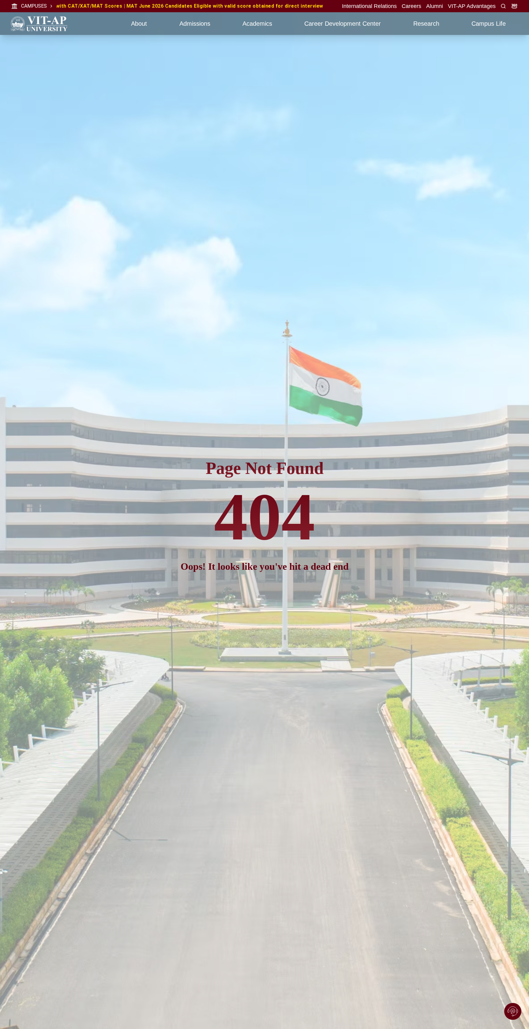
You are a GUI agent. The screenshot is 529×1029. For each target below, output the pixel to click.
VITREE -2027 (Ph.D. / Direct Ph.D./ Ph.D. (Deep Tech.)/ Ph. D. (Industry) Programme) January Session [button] (330, 6)
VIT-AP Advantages (472, 6)
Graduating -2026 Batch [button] (148, 6)
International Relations (369, 6)
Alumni (434, 6)
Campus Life (488, 23)
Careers (411, 6)
